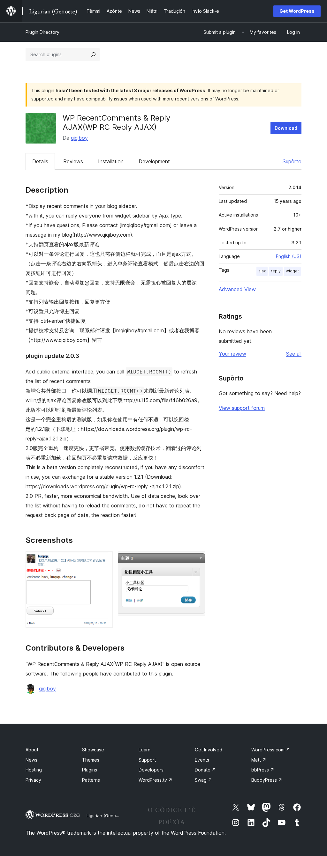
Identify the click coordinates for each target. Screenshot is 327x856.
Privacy (33, 780)
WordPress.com (270, 749)
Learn (144, 749)
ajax (262, 271)
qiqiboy (79, 138)
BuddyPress (266, 780)
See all (293, 354)
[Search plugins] (93, 54)
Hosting (34, 769)
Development (154, 161)
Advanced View (237, 289)
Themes (90, 760)
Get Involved (208, 749)
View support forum (242, 408)
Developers (151, 769)
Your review (232, 354)
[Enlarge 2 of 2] (196, 560)
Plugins (89, 769)
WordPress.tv (155, 780)
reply (276, 271)
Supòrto (292, 161)
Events (202, 760)
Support (147, 760)
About (32, 749)
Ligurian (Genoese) (106, 815)
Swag (203, 780)
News (31, 760)
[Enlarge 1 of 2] (104, 560)
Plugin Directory (42, 32)
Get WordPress (297, 11)
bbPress (262, 769)
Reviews (73, 161)
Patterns (91, 780)
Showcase (93, 749)
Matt (258, 760)
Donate (205, 769)
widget (292, 271)
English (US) (288, 256)
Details (40, 161)
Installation (111, 161)
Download (286, 128)
